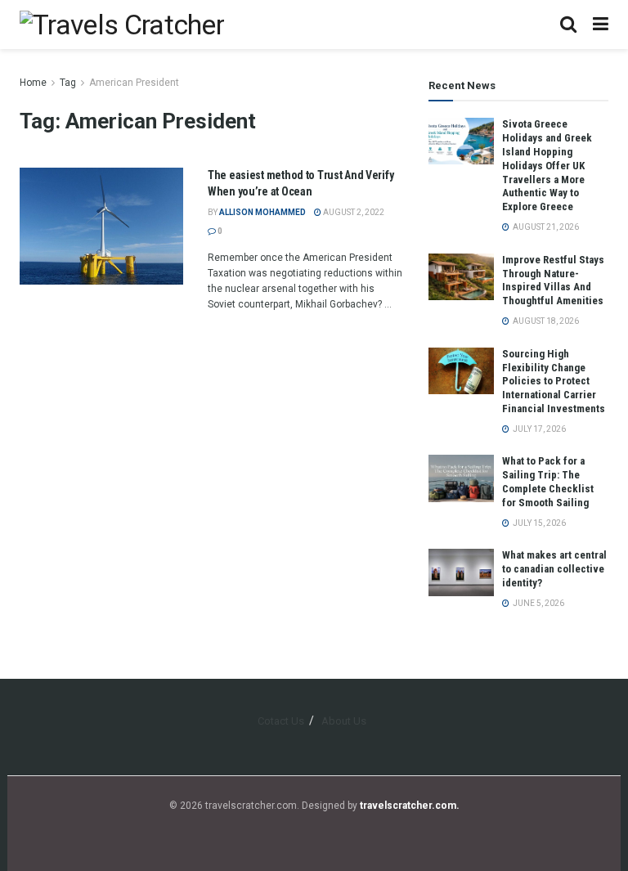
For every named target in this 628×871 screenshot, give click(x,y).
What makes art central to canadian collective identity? (554, 569)
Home (33, 82)
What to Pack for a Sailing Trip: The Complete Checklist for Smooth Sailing (548, 482)
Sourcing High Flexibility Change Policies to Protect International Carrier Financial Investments (553, 381)
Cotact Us (281, 721)
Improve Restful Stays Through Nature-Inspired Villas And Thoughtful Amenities (553, 281)
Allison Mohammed (262, 212)
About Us (343, 721)
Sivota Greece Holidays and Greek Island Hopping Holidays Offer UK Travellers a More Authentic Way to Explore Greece (547, 165)
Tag (68, 82)
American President (134, 82)
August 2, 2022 (352, 212)
